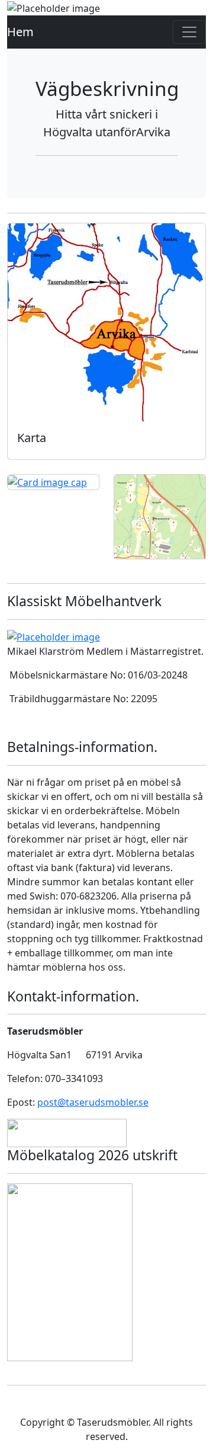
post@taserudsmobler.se (93, 1102)
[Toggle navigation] (189, 32)
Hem (20, 32)
